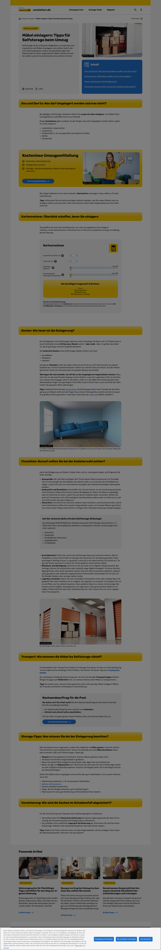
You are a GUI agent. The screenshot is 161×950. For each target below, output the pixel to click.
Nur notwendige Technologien (126, 939)
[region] (80, 938)
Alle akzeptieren (146, 939)
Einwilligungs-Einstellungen (104, 939)
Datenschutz (79, 945)
